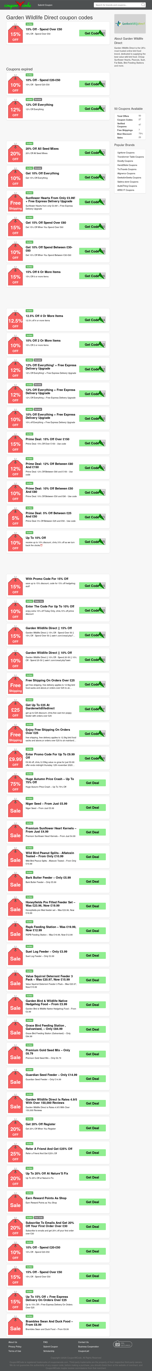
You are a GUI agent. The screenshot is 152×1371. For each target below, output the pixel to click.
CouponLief (83, 1350)
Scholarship (48, 1350)
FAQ (45, 1342)
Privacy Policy (14, 1346)
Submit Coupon (45, 4)
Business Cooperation (88, 1346)
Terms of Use (14, 1350)
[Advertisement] (58, 55)
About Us (12, 1342)
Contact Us (83, 1342)
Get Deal (92, 782)
